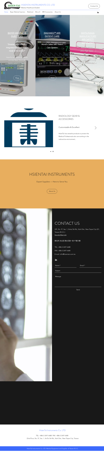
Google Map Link (60, 235)
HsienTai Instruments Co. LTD (52, 430)
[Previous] (8, 128)
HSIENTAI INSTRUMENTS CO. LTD (38, 4)
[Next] (95, 128)
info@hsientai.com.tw (67, 254)
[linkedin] (98, 12)
